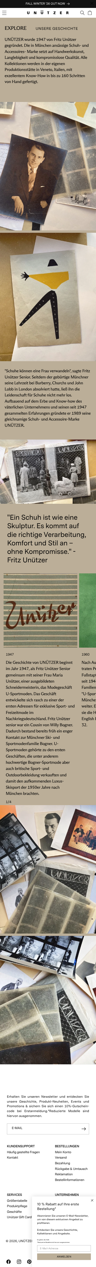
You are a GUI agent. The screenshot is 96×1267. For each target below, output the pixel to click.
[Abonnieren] (84, 1128)
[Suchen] (82, 12)
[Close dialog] (92, 1200)
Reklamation (64, 1174)
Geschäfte (14, 1212)
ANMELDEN (64, 1256)
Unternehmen (67, 1195)
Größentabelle (17, 1201)
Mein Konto (63, 1152)
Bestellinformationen (69, 1180)
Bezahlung (62, 1163)
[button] (4, 12)
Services (14, 1195)
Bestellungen (67, 1146)
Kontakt (12, 1158)
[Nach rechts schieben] (71, 610)
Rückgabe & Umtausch (71, 1169)
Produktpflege (17, 1206)
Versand (61, 1158)
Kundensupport (21, 1146)
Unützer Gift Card (19, 1217)
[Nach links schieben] (9, 610)
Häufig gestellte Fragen (23, 1152)
